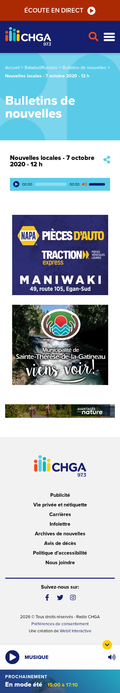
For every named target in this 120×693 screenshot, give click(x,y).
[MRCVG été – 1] (60, 411)
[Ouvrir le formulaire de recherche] (93, 37)
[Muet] (84, 184)
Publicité (60, 495)
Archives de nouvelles (60, 534)
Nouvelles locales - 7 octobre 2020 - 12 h (52, 161)
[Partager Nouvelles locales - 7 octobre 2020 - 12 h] (106, 160)
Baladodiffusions (41, 67)
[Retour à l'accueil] (44, 37)
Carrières (60, 514)
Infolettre (60, 524)
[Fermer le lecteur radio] (107, 644)
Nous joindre (60, 562)
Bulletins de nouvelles (84, 67)
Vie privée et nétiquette (60, 505)
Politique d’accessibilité (60, 553)
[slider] (98, 184)
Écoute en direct (54, 10)
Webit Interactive (76, 631)
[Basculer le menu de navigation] (109, 37)
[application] (60, 184)
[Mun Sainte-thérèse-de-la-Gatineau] (60, 345)
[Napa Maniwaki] (60, 255)
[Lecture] (16, 184)
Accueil (12, 67)
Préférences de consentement (60, 624)
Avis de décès (60, 543)
